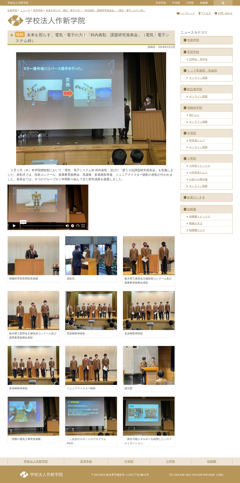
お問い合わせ (225, 13)
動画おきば (195, 223)
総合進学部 (194, 89)
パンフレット (187, 13)
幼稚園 (204, 2)
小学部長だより (198, 172)
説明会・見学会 (198, 59)
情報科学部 (194, 107)
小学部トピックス (199, 165)
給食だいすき (196, 197)
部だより (194, 115)
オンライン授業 (198, 77)
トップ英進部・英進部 (202, 70)
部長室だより (197, 140)
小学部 (190, 2)
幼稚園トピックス (199, 216)
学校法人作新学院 (18, 2)
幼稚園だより (197, 230)
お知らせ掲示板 (198, 179)
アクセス (206, 13)
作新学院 (193, 40)
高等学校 (161, 2)
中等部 (176, 2)
